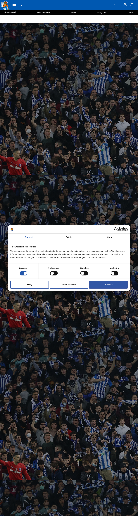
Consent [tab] (29, 237)
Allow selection (69, 284)
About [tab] (109, 237)
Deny (29, 284)
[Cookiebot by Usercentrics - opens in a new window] (116, 229)
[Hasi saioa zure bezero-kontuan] (125, 4)
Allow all (108, 284)
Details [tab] (69, 237)
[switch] (54, 273)
